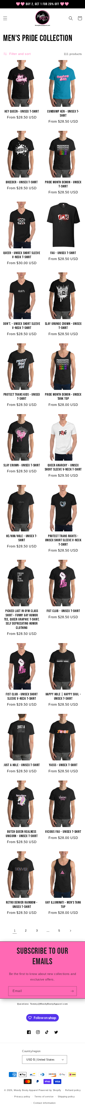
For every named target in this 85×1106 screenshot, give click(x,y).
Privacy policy (22, 1096)
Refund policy (73, 1090)
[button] (5, 18)
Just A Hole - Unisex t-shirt (22, 765)
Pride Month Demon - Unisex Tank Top (63, 397)
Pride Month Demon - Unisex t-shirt (63, 184)
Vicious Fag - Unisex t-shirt (63, 832)
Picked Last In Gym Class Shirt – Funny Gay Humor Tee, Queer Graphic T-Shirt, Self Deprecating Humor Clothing (22, 619)
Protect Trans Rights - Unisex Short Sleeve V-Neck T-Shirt (63, 540)
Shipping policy (66, 1096)
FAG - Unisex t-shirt (63, 253)
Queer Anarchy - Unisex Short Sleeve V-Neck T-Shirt (63, 467)
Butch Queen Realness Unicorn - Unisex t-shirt (22, 834)
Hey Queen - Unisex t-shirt (22, 111)
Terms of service (44, 1096)
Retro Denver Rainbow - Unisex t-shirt (21, 904)
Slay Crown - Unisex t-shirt (22, 465)
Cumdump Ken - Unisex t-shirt (63, 113)
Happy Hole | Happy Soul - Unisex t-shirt (63, 696)
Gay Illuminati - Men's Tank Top (63, 904)
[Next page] (70, 930)
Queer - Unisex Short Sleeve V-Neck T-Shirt (21, 255)
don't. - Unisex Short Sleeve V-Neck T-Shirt (21, 326)
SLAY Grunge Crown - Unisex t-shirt (63, 326)
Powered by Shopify (50, 1090)
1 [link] (15, 930)
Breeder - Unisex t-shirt (22, 182)
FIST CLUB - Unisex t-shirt (63, 611)
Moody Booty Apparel (26, 1090)
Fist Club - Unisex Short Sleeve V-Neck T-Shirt (22, 696)
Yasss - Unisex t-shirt (63, 765)
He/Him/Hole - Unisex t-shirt (21, 538)
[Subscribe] (72, 991)
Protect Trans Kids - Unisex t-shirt (22, 397)
